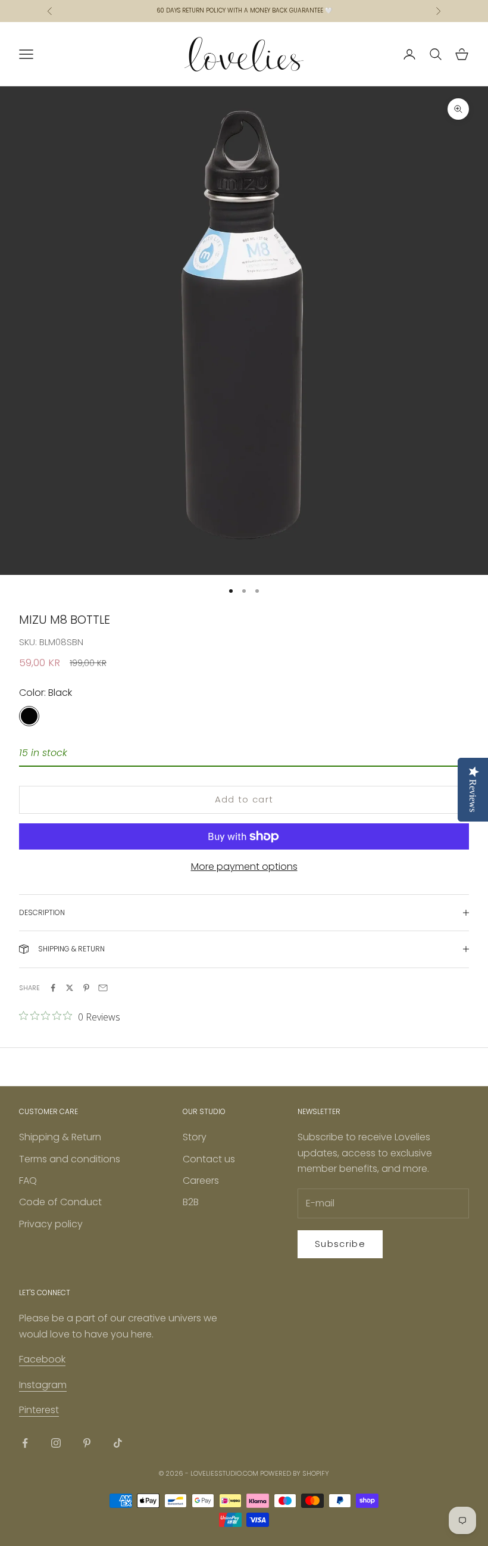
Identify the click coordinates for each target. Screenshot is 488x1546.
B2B (191, 1202)
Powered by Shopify (294, 1473)
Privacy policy (51, 1224)
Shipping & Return (60, 1137)
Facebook (42, 1359)
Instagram (43, 1385)
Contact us (209, 1159)
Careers (201, 1180)
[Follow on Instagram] (56, 1443)
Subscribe (340, 1243)
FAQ (28, 1180)
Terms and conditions (69, 1159)
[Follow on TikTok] (118, 1443)
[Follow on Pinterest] (87, 1443)
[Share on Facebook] (53, 988)
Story (195, 1137)
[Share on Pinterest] (86, 988)
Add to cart (244, 799)
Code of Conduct (60, 1202)
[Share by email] (103, 988)
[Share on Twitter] (69, 988)
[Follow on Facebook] (25, 1443)
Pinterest (39, 1410)
